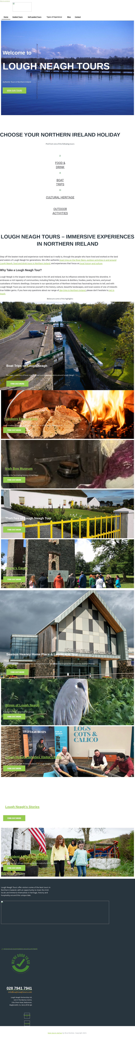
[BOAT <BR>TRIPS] (60, 173)
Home (6, 17)
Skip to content (5, 1)
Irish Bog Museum (19, 468)
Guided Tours (17, 17)
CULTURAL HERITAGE (60, 197)
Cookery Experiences (21, 418)
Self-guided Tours (34, 17)
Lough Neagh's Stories (22, 807)
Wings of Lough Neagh (22, 705)
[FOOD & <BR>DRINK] (60, 156)
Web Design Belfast (55, 1033)
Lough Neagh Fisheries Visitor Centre (33, 757)
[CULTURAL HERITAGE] (60, 190)
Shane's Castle (16, 568)
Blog (69, 17)
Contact (78, 17)
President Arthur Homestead (26, 856)
